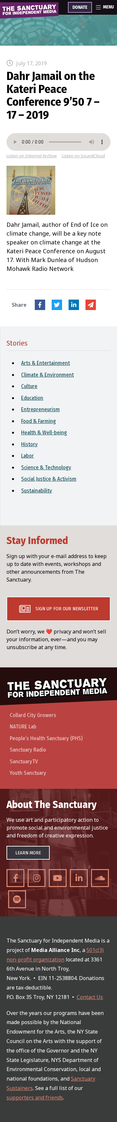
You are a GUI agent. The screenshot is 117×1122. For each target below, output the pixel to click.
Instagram (37, 878)
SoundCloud (100, 878)
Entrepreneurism (40, 409)
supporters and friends (34, 1097)
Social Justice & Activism (48, 478)
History (29, 444)
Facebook (40, 305)
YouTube (58, 878)
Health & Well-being (44, 432)
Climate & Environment (47, 374)
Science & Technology (46, 467)
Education (32, 398)
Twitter (57, 305)
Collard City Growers (33, 715)
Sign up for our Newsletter (66, 609)
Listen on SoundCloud (83, 156)
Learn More (28, 853)
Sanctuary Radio (28, 749)
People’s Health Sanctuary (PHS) (46, 738)
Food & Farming (38, 421)
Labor (27, 455)
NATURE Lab (23, 726)
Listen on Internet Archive (31, 156)
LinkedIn (74, 305)
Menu (108, 7)
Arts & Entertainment (45, 363)
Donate (79, 7)
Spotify (17, 899)
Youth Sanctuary (28, 773)
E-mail (90, 305)
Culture (29, 386)
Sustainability (36, 490)
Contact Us (90, 997)
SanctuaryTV (24, 761)
